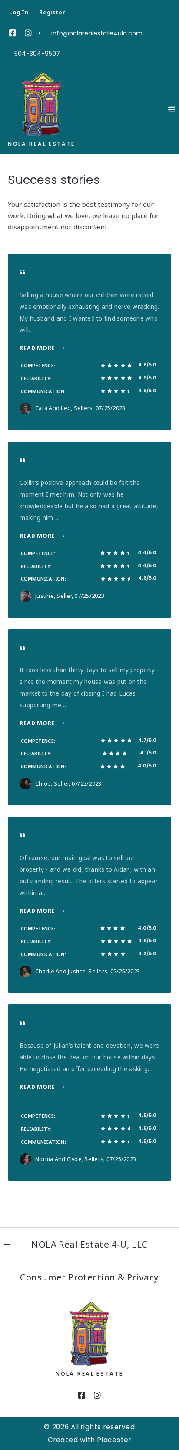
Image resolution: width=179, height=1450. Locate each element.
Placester (114, 1439)
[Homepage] (46, 103)
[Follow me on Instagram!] (28, 33)
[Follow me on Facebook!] (13, 33)
